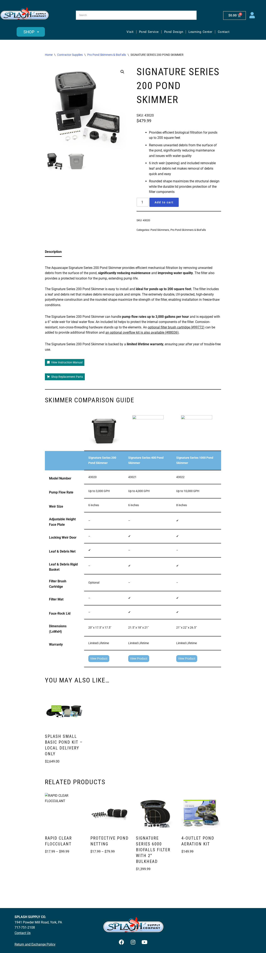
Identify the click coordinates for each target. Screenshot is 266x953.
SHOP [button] (28, 31)
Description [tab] (53, 252)
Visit (130, 32)
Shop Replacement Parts (67, 376)
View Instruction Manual (67, 362)
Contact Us (23, 933)
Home (49, 54)
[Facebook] (121, 942)
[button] (122, 72)
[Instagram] (133, 942)
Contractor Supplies (70, 54)
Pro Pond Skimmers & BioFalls (106, 54)
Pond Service (149, 32)
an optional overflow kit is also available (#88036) (142, 332)
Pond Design (173, 32)
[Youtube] (144, 942)
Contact (224, 32)
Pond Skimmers (159, 229)
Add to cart (164, 202)
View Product (98, 658)
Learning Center (200, 32)
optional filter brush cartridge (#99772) (176, 327)
